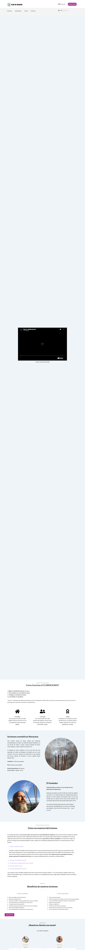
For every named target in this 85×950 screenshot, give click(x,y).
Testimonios (18, 11)
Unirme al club (9, 914)
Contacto (33, 11)
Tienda (26, 11)
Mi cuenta (62, 4)
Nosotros (9, 11)
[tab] (42, 846)
